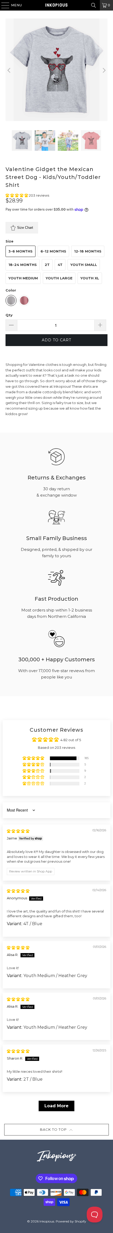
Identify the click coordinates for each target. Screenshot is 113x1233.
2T (47, 265)
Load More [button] (56, 1105)
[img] (18, 831)
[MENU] (3, 5)
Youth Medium (23, 278)
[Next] (103, 70)
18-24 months (22, 265)
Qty (9, 315)
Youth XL (89, 278)
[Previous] (9, 70)
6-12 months (53, 251)
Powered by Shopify (71, 1221)
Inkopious (46, 1221)
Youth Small (83, 265)
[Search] (94, 5)
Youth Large (59, 278)
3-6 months (20, 251)
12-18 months (87, 251)
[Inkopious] (56, 5)
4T (60, 265)
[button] (17, 195)
